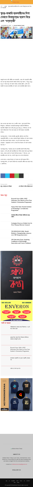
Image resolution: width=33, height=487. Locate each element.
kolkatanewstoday (19, 25)
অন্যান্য (18, 482)
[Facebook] (3, 175)
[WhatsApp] (16, 175)
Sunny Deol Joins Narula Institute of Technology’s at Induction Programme (21, 208)
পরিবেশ (17, 481)
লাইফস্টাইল (28, 481)
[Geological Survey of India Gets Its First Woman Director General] (5, 225)
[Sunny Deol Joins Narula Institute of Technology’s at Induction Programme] (5, 209)
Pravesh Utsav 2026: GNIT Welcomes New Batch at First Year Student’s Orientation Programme (21, 200)
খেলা (24, 481)
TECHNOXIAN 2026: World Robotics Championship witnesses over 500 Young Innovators (21, 233)
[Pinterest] (12, 175)
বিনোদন (21, 481)
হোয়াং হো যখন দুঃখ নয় (15, 368)
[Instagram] (14, 474)
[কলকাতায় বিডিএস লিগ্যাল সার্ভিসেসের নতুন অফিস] (5, 217)
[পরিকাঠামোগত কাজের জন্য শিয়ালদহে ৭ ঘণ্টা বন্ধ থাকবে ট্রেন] (5, 329)
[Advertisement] (16, 61)
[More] (26, 175)
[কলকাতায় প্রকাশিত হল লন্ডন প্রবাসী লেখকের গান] (5, 360)
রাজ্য (6, 481)
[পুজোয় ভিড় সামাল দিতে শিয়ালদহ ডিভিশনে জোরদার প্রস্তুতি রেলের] (5, 340)
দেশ (9, 481)
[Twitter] (7, 175)
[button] (2, 2)
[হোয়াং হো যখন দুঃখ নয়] (5, 371)
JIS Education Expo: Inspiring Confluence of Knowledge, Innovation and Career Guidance (21, 241)
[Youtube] (22, 474)
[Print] (21, 175)
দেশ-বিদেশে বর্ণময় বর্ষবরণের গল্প (25, 186)
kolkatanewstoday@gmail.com (19, 464)
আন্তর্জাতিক (13, 481)
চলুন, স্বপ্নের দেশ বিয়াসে (6, 186)
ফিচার (14, 482)
